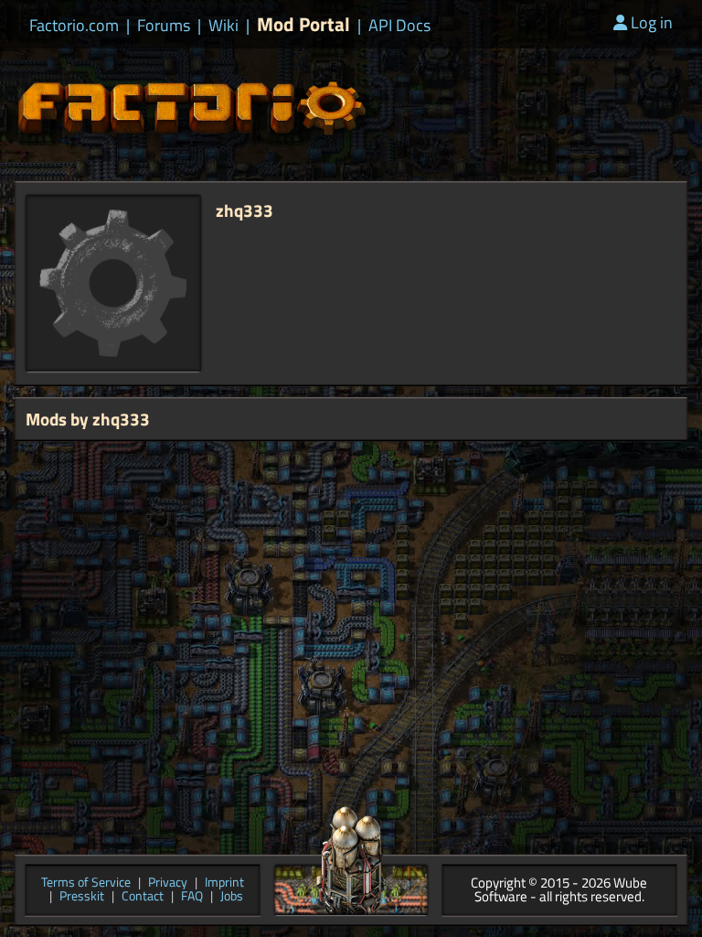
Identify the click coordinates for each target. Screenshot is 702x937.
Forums (163, 25)
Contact (143, 897)
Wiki (223, 25)
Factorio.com (74, 25)
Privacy (167, 883)
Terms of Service (86, 883)
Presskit (81, 897)
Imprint (224, 883)
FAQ (192, 897)
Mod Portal (303, 24)
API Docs (399, 25)
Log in (652, 22)
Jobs (231, 897)
